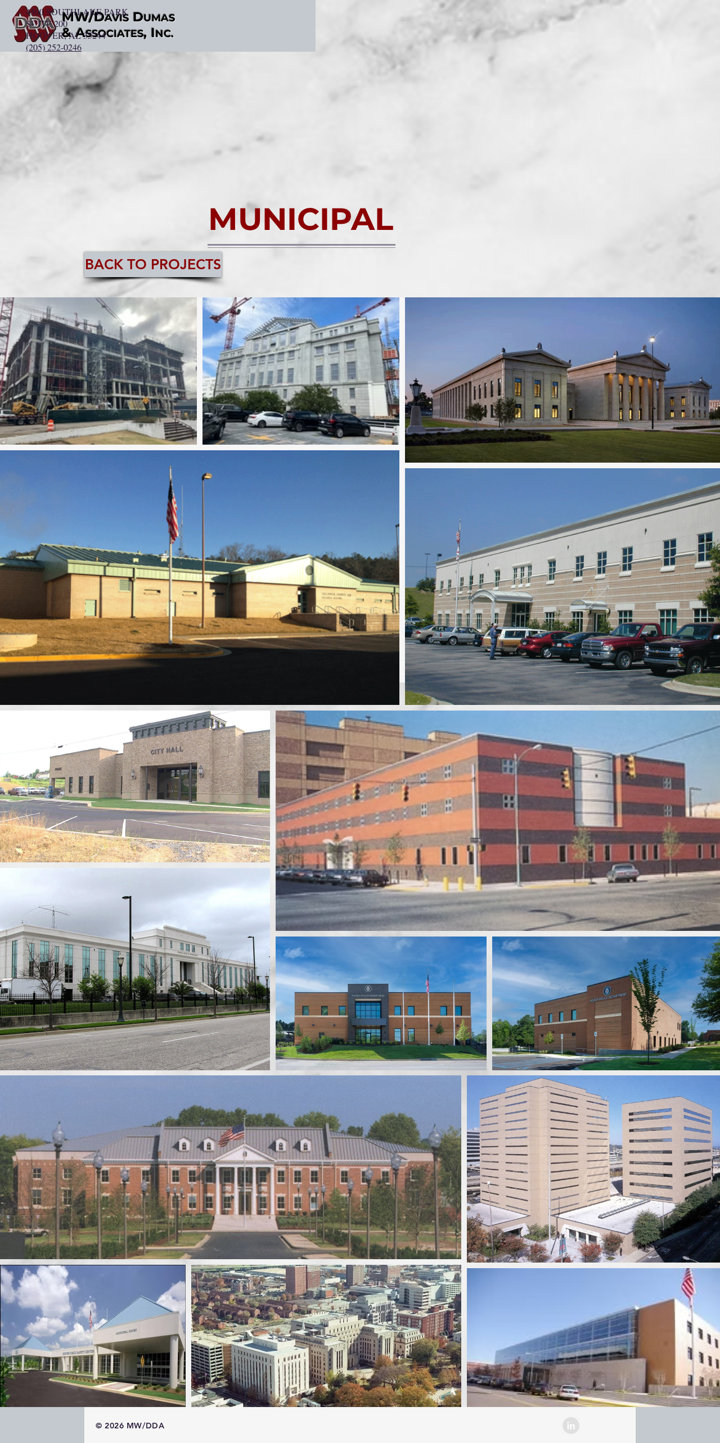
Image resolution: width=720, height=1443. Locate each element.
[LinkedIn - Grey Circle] (570, 1425)
